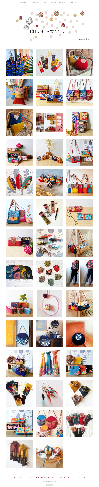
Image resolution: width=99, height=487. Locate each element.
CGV (61, 477)
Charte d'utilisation (52, 477)
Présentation (36, 2)
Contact (62, 2)
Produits (24, 2)
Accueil (16, 477)
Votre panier (73, 2)
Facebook (82, 477)
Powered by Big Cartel (49, 485)
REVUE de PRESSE (50, 2)
